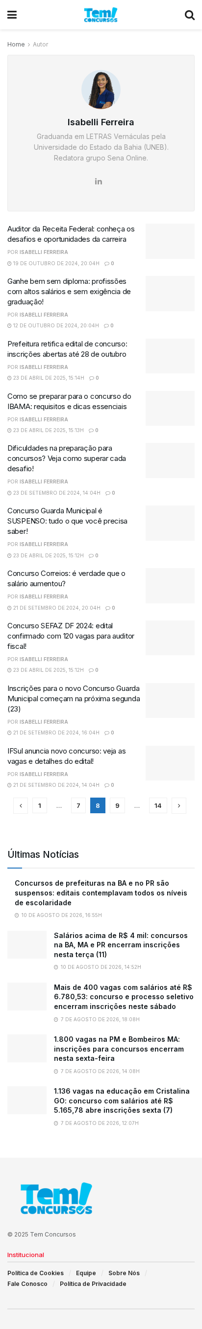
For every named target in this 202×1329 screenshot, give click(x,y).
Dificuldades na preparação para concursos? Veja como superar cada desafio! (66, 458)
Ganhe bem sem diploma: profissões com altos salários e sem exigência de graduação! (69, 291)
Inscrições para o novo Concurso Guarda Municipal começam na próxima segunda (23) (73, 698)
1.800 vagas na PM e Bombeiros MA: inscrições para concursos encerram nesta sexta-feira (119, 1048)
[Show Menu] (12, 14)
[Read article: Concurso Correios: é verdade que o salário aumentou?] (170, 585)
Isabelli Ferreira (44, 252)
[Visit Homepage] (101, 14)
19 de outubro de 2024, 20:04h (56, 263)
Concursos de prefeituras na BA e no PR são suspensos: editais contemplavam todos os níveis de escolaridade (101, 892)
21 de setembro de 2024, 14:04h (56, 785)
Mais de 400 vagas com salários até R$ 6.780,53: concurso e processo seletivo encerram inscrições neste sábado (124, 996)
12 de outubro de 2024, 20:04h (55, 325)
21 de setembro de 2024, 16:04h (56, 732)
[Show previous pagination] (20, 806)
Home (16, 44)
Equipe (86, 1273)
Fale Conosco (27, 1283)
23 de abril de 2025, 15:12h (48, 555)
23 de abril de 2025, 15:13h (48, 430)
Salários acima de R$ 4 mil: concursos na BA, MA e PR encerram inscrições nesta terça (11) (121, 945)
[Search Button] (190, 14)
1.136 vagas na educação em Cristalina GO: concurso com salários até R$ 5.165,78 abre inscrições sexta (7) (122, 1100)
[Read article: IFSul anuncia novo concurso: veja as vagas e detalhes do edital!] (170, 763)
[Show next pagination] (179, 806)
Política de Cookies (35, 1273)
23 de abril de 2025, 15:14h (48, 378)
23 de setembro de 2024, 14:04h (56, 493)
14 (158, 805)
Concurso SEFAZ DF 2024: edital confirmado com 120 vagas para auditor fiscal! (70, 636)
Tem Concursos (53, 1234)
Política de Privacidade (93, 1283)
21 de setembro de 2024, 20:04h (56, 608)
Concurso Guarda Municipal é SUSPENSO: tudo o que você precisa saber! (67, 521)
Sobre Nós (124, 1273)
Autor (40, 44)
